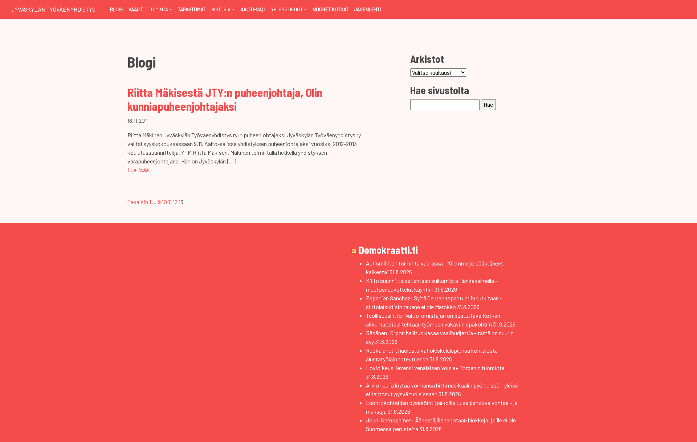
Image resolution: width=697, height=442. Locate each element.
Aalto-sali (253, 9)
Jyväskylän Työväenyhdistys (53, 9)
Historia (221, 9)
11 (170, 201)
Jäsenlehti (367, 9)
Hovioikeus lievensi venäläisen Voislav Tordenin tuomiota (435, 367)
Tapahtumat (191, 9)
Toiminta (158, 9)
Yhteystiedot (287, 9)
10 (164, 201)
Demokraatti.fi (388, 250)
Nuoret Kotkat (330, 9)
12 (175, 201)
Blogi (116, 9)
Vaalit (136, 9)
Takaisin (137, 201)
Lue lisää (138, 169)
